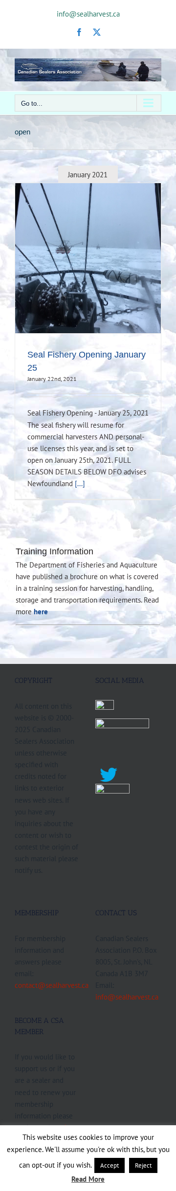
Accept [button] (109, 1165)
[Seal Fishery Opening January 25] (88, 258)
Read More (88, 1179)
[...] (80, 483)
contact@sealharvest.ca (51, 985)
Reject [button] (143, 1165)
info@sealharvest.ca (88, 14)
